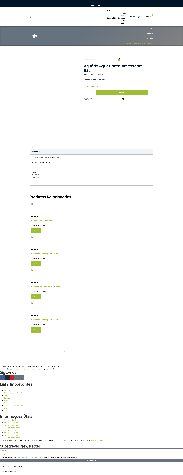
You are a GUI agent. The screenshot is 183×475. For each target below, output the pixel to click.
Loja (5, 395)
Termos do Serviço (10, 420)
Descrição (36, 152)
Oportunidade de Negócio (13, 393)
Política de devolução (11, 425)
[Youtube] (12, 377)
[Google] (16, 377)
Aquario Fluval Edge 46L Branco (45, 253)
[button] (98, 99)
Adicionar (122, 93)
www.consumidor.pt (98, 440)
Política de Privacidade (12, 423)
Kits (102, 75)
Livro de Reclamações (12, 428)
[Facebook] (2, 377)
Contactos (7, 398)
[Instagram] (7, 377)
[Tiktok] (21, 377)
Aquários (150, 38)
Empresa (7, 390)
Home (151, 28)
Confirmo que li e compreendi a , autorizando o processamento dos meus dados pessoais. (40, 457)
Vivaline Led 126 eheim (41, 220)
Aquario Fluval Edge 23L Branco (45, 319)
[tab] (36, 152)
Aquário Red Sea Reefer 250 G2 (45, 286)
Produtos (150, 33)
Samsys (16, 471)
